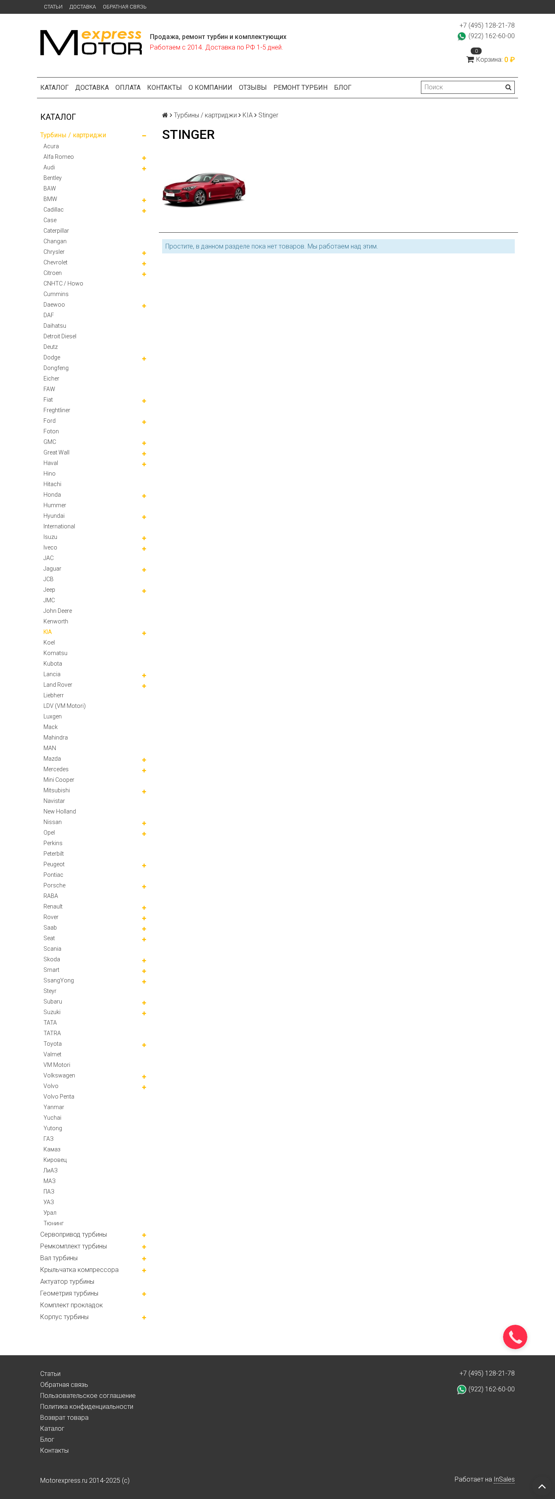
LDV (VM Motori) (64, 706)
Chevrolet (55, 262)
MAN (49, 748)
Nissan (52, 822)
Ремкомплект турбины (73, 1246)
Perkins (53, 843)
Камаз (52, 1149)
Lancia (52, 674)
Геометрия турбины (69, 1293)
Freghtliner (56, 410)
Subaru (52, 1001)
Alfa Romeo (58, 157)
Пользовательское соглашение (88, 1395)
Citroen (52, 273)
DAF (48, 315)
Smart (51, 970)
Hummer (54, 505)
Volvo (51, 1086)
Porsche (54, 885)
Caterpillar (56, 230)
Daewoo (54, 304)
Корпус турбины (64, 1317)
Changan (55, 241)
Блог (342, 87)
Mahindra (55, 737)
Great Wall (56, 452)
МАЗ (49, 1181)
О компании (210, 87)
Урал (49, 1212)
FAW (49, 389)
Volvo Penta (58, 1096)
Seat (49, 938)
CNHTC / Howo (63, 283)
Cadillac (53, 209)
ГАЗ (48, 1139)
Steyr (49, 991)
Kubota (52, 663)
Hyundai (54, 516)
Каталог (54, 87)
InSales (504, 1479)
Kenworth (55, 621)
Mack (50, 727)
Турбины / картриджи (73, 135)
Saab (50, 927)
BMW (50, 199)
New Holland (59, 811)
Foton (51, 431)
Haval (50, 463)
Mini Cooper (58, 780)
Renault (53, 906)
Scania (52, 948)
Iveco (50, 547)
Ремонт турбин (300, 87)
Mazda (52, 758)
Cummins (56, 294)
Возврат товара (64, 1417)
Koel (49, 642)
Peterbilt (53, 853)
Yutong (52, 1128)
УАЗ (48, 1202)
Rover (51, 917)
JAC (48, 558)
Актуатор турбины (67, 1281)
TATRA (52, 1033)
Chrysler (54, 252)
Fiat (48, 399)
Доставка (82, 7)
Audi (49, 167)
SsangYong (58, 980)
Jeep (49, 589)
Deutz (50, 347)
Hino (49, 473)
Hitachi (52, 484)
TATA (50, 1022)
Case (49, 220)
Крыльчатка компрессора (79, 1270)
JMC (49, 600)
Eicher (51, 378)
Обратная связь (125, 7)
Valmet (52, 1054)
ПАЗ (48, 1191)
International (59, 526)
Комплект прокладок (71, 1305)
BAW (49, 188)
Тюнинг (53, 1223)
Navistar (54, 801)
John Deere (57, 611)
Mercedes (56, 769)
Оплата (128, 87)
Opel (49, 832)
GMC (49, 442)
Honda (52, 494)
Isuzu (50, 537)
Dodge (51, 357)
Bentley (52, 178)
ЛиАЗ (50, 1170)
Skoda (51, 959)
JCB (48, 579)
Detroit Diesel (59, 336)
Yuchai (52, 1117)
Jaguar (52, 568)
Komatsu (55, 653)
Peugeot (54, 864)
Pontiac (53, 875)
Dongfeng (56, 368)
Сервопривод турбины (73, 1234)
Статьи (53, 7)
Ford (49, 420)
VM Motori (56, 1065)
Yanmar (53, 1107)
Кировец (55, 1160)
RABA (50, 896)
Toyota (52, 1043)
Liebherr (53, 695)
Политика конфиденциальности (86, 1406)
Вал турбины (59, 1258)
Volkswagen (59, 1075)
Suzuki (52, 1012)
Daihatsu (54, 325)
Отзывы (253, 87)
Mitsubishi (56, 790)
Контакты (164, 87)
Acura (51, 146)
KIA (47, 632)
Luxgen (52, 716)
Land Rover (57, 684)
